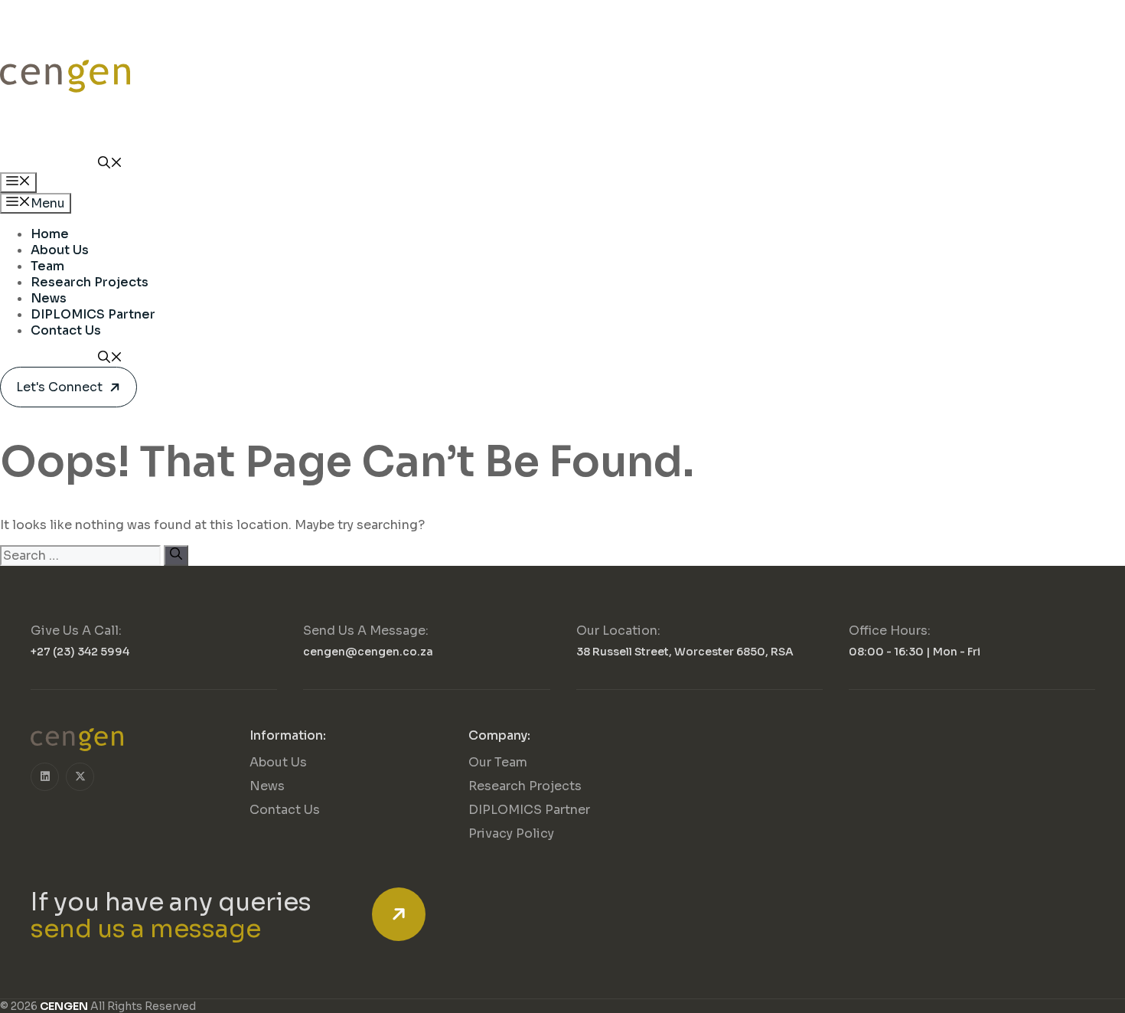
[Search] (176, 555)
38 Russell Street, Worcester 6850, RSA (685, 651)
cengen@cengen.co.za (368, 651)
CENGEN (64, 1006)
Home (50, 234)
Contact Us (66, 330)
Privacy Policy (511, 833)
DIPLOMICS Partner (93, 314)
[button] (110, 164)
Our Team (497, 762)
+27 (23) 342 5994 (80, 651)
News (49, 298)
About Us (60, 250)
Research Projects (89, 282)
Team (47, 266)
